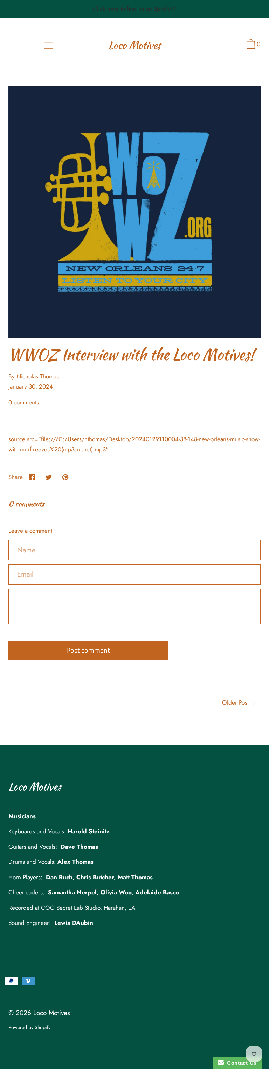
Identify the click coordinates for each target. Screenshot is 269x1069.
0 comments (23, 402)
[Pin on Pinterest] (65, 477)
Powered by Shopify (29, 1027)
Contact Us (240, 1063)
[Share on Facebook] (32, 477)
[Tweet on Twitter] (48, 477)
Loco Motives (134, 45)
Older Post (236, 702)
